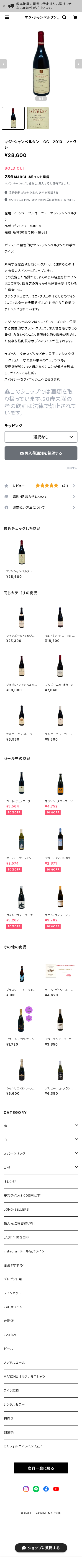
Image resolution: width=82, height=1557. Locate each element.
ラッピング (13, 425)
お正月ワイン (13, 1307)
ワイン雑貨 (11, 1390)
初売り (8, 1418)
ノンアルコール (14, 1363)
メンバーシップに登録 (21, 183)
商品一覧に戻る (41, 1468)
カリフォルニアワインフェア (23, 1446)
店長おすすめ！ (14, 1265)
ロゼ (7, 1168)
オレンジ (10, 1182)
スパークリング (14, 1154)
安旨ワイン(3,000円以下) (23, 1195)
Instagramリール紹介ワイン (24, 1251)
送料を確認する (49, 192)
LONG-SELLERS (16, 1209)
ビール (8, 1349)
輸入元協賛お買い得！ (19, 1223)
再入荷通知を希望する (43, 453)
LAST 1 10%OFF (16, 1237)
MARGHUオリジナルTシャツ (24, 1376)
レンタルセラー (14, 1404)
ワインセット (12, 1293)
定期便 (9, 1321)
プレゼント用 (13, 1279)
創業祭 (9, 1432)
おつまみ (10, 1335)
